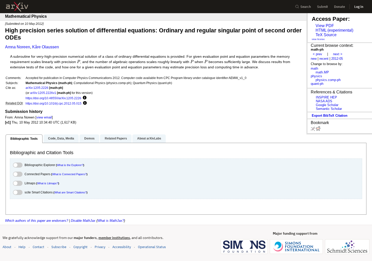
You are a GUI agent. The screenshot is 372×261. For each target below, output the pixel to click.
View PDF (325, 26)
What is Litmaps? (47, 183)
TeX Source (326, 35)
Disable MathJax (83, 221)
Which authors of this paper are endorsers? (36, 221)
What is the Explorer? (70, 165)
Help (22, 247)
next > (337, 54)
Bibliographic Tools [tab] (24, 138)
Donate (339, 7)
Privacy (100, 247)
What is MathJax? (110, 221)
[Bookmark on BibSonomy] (313, 130)
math (314, 68)
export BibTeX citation (329, 115)
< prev (317, 54)
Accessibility (121, 247)
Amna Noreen (17, 47)
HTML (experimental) (334, 30)
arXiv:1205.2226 (37, 87)
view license (318, 39)
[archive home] (17, 7)
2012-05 (337, 59)
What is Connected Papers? (69, 174)
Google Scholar (327, 105)
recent (323, 59)
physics (316, 76)
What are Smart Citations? (70, 192)
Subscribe (58, 247)
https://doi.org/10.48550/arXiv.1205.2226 (53, 98)
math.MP (322, 72)
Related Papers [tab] (116, 138)
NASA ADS (324, 101)
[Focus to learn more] (84, 98)
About (7, 247)
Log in (358, 7)
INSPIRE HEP (326, 97)
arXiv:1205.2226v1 (43, 92)
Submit (322, 7)
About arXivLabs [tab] (149, 138)
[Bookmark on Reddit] (318, 130)
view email (44, 117)
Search (305, 7)
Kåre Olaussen (45, 47)
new (314, 59)
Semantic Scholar (329, 109)
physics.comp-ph (328, 80)
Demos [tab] (89, 138)
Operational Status (152, 247)
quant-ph (317, 84)
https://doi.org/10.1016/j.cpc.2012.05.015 (53, 103)
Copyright (80, 247)
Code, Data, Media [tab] (61, 138)
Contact (38, 247)
